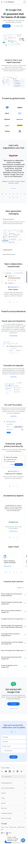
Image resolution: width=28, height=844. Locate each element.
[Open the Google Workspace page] (8, 2)
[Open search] (24, 2)
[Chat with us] (23, 840)
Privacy (2, 824)
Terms (7, 824)
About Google (12, 824)
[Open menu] (1, 2)
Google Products (21, 824)
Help (2, 826)
